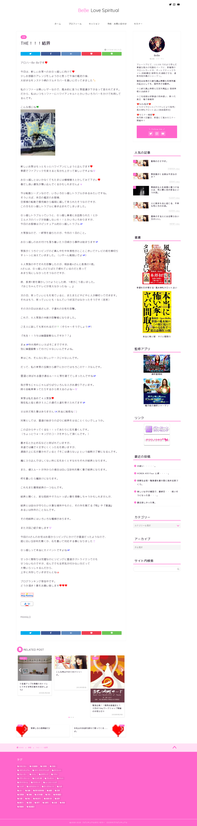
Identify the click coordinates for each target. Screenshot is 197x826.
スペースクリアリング (41, 770)
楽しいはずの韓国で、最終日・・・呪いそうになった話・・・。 (157, 493)
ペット (61, 778)
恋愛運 (21, 795)
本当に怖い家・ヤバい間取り (157, 336)
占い (20, 790)
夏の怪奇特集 (39, 790)
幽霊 (50, 790)
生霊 (20, 799)
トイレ (34, 774)
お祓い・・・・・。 (147, 466)
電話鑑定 (31, 807)
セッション (94, 24)
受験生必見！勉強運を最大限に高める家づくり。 (157, 482)
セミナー (138, 24)
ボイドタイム (23, 782)
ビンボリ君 (38, 778)
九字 (60, 786)
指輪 (30, 795)
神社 (28, 799)
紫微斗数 (49, 799)
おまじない (23, 766)
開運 (63, 803)
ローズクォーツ (49, 786)
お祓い (54, 766)
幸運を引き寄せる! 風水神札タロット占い (157, 287)
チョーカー (23, 774)
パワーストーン (24, 778)
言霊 (30, 803)
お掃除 (44, 766)
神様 (23, 37)
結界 (58, 799)
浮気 (48, 795)
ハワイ (55, 774)
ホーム (58, 24)
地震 (28, 790)
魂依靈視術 (156, 374)
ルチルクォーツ (34, 786)
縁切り (21, 803)
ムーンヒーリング (51, 782)
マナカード (36, 782)
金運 (55, 803)
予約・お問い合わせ (117, 24)
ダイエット (57, 770)
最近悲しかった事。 (147, 502)
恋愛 (58, 790)
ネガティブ (44, 774)
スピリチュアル (24, 770)
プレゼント (50, 778)
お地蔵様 (34, 766)
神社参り (38, 799)
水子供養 (39, 795)
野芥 (38, 803)
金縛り (47, 803)
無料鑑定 (58, 795)
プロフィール (75, 24)
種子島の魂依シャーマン (157, 405)
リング (21, 786)
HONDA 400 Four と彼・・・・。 (153, 473)
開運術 (21, 807)
